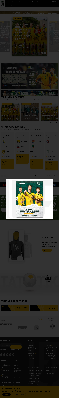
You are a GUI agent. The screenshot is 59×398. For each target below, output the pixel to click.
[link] (29, 199)
